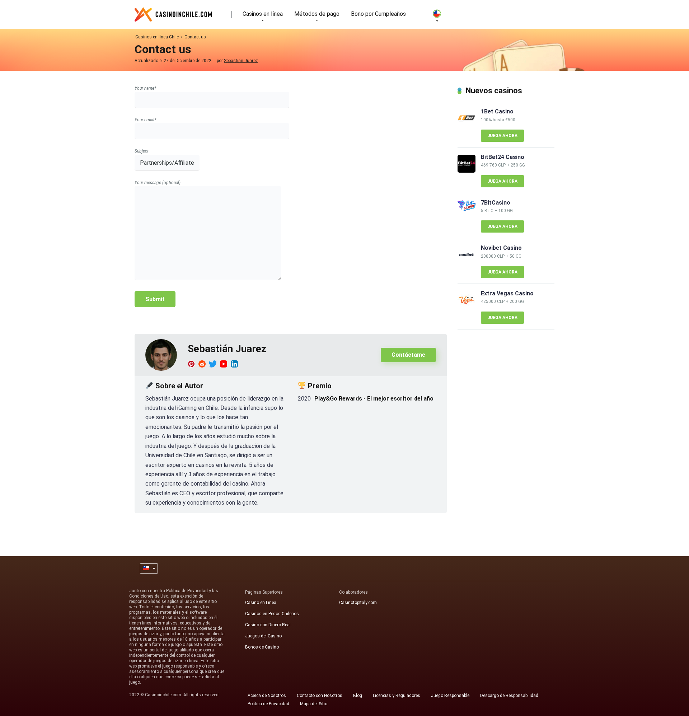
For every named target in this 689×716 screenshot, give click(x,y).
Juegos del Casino (263, 635)
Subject (142, 151)
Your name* (145, 88)
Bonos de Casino (262, 647)
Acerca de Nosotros (267, 695)
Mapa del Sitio (313, 703)
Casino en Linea (260, 602)
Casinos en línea (263, 13)
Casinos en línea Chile (157, 36)
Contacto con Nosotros (319, 695)
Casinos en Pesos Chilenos (272, 613)
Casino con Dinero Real (268, 624)
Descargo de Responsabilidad (509, 695)
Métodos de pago (316, 13)
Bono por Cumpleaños (378, 13)
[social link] (191, 364)
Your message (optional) (158, 182)
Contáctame (408, 354)
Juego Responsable (450, 695)
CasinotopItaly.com (358, 602)
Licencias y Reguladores (396, 695)
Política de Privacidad (268, 703)
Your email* (145, 119)
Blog (357, 695)
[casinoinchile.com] (173, 12)
